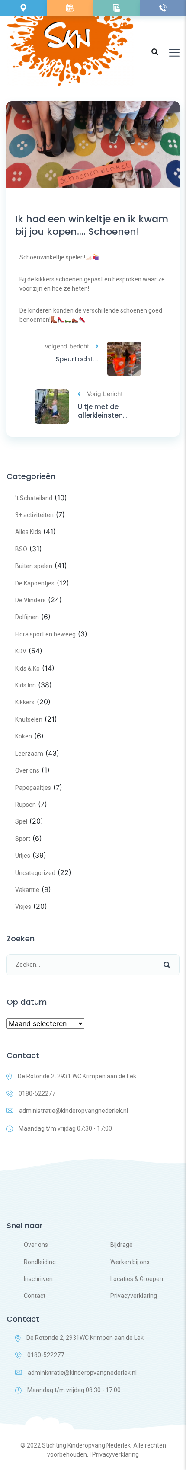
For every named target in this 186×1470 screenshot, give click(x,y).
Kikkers (25, 702)
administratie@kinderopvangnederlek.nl (73, 1110)
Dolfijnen (27, 617)
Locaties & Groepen (136, 1278)
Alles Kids (28, 531)
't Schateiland (33, 498)
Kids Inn (25, 685)
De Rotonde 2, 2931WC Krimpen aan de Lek (85, 1337)
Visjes (23, 906)
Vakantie (27, 889)
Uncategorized (35, 872)
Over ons (27, 770)
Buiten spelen (33, 565)
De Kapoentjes (35, 583)
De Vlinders (30, 600)
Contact (34, 1295)
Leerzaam (29, 753)
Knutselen (28, 719)
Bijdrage (121, 1244)
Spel (21, 821)
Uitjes (22, 855)
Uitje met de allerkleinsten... (102, 411)
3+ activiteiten (34, 514)
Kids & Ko (27, 668)
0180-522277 (37, 1093)
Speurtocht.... (76, 359)
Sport (22, 838)
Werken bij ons (130, 1262)
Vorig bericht (105, 393)
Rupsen (25, 804)
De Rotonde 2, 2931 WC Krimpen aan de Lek (77, 1076)
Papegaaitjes (33, 787)
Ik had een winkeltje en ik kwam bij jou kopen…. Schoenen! (91, 225)
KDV (20, 651)
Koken (23, 736)
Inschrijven (38, 1278)
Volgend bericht (67, 346)
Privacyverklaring (133, 1295)
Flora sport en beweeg (45, 634)
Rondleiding (40, 1262)
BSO (21, 549)
